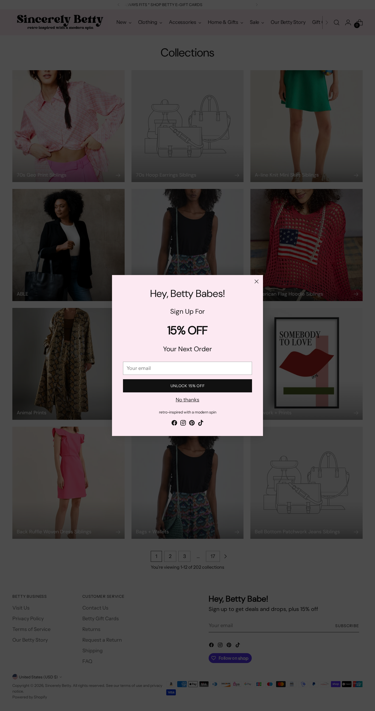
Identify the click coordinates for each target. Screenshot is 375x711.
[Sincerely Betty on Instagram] (183, 424)
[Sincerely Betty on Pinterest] (192, 424)
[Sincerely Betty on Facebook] (174, 424)
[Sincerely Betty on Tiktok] (200, 424)
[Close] (256, 281)
